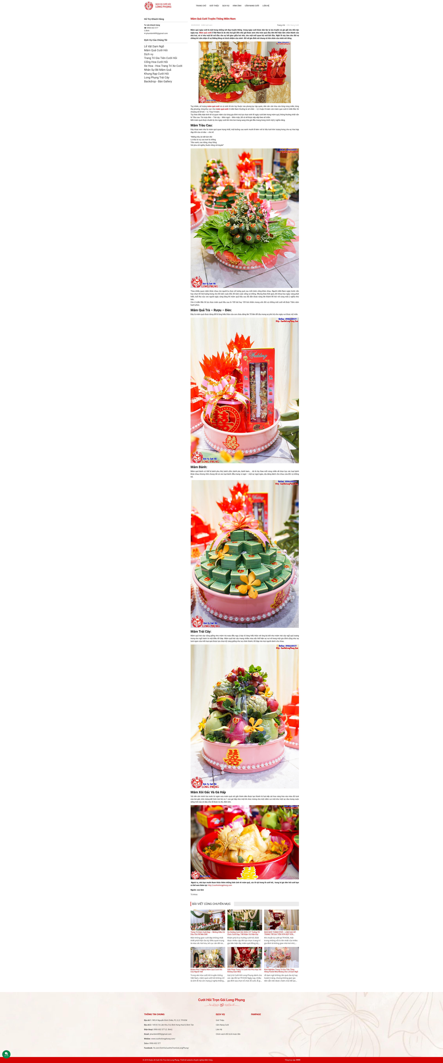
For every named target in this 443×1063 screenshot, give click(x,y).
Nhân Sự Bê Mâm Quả (157, 69)
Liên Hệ (266, 6)
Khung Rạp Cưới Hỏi (156, 73)
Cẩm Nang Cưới (252, 6)
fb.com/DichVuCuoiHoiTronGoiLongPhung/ (171, 1048)
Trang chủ (201, 6)
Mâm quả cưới (205, 33)
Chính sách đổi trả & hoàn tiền (228, 1034)
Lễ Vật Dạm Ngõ (154, 46)
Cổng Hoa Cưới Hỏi (156, 62)
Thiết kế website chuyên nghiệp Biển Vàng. (196, 1060)
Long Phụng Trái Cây (156, 77)
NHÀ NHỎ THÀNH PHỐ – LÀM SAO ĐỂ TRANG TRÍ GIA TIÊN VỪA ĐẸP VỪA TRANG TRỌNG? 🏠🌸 (280, 934)
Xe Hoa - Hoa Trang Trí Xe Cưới (163, 65)
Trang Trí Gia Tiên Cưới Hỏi (160, 58)
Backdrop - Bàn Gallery (158, 81)
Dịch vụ (225, 6)
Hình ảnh (237, 6)
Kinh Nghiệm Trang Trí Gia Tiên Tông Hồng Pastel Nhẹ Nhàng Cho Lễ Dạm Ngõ (281, 970)
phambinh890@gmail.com (160, 1034)
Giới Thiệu (214, 6)
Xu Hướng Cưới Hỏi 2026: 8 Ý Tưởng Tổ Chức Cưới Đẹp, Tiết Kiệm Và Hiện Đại (243, 933)
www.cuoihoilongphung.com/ (163, 1039)
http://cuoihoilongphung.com (220, 885)
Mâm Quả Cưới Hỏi (156, 50)
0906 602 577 (151, 28)
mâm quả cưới (213, 106)
